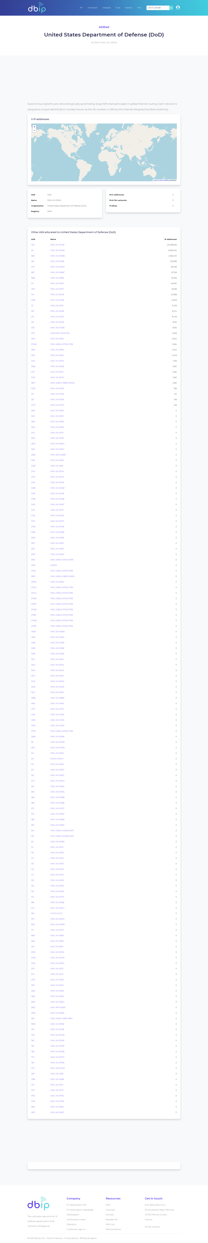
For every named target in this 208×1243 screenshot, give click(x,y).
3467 (33, 504)
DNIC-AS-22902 (57, 582)
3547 (33, 692)
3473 (33, 521)
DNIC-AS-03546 (57, 687)
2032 (33, 952)
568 (32, 797)
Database (106, 8)
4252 (33, 714)
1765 (33, 1096)
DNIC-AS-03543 (57, 670)
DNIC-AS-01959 (57, 278)
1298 (33, 1079)
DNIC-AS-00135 (57, 864)
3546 (33, 687)
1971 (32, 947)
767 (32, 1046)
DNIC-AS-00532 (57, 775)
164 (32, 886)
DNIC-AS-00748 (57, 1035)
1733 (33, 333)
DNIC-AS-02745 (57, 477)
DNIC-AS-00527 (57, 770)
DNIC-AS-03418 (57, 493)
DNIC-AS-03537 (57, 543)
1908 (33, 1024)
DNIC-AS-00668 (57, 256)
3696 (33, 698)
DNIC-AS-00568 (57, 797)
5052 (33, 388)
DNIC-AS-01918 (57, 935)
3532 (33, 427)
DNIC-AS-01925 (57, 941)
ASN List (110, 1224)
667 (32, 825)
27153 (33, 731)
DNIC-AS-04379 (57, 726)
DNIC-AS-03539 (57, 654)
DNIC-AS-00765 (57, 1040)
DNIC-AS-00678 (57, 924)
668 (33, 256)
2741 (33, 433)
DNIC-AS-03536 (57, 538)
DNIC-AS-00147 (57, 875)
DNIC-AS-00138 (57, 261)
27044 (33, 593)
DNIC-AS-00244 (57, 908)
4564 (33, 637)
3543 (33, 670)
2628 (33, 736)
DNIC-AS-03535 (57, 460)
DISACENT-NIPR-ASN (60, 333)
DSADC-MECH (57, 759)
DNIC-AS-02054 (57, 963)
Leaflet (155, 180)
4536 (33, 643)
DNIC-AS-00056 (57, 250)
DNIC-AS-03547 (57, 692)
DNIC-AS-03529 (57, 366)
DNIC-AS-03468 (57, 488)
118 (32, 853)
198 (32, 902)
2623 (33, 996)
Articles (110, 1214)
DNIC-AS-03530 (57, 411)
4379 (33, 726)
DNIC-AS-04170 (57, 709)
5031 (33, 549)
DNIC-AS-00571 (57, 283)
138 (32, 261)
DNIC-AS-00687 (57, 272)
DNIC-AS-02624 (57, 1002)
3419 (33, 482)
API (81, 8)
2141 (32, 974)
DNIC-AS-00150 (57, 880)
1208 (33, 300)
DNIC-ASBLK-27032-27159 (61, 344)
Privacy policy (71, 1238)
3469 (33, 499)
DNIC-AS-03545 (57, 681)
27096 (33, 620)
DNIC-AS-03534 (57, 449)
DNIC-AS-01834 (57, 1107)
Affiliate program (88, 1238)
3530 (33, 411)
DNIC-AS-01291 (56, 1074)
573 (32, 808)
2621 (33, 355)
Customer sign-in (76, 1229)
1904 (33, 339)
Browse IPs (111, 1219)
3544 (33, 676)
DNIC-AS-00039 (57, 742)
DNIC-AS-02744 (57, 471)
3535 (33, 460)
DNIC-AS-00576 (57, 814)
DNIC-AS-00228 (57, 328)
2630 (33, 444)
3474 (33, 361)
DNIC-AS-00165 (57, 891)
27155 (33, 571)
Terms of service (55, 1238)
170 (32, 897)
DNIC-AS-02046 (57, 958)
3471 (33, 372)
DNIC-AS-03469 (57, 499)
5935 (33, 576)
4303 (33, 720)
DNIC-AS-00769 (57, 1052)
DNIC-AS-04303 (57, 720)
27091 (33, 615)
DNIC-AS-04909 (57, 632)
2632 (33, 422)
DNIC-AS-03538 (57, 648)
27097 (33, 626)
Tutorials (110, 1209)
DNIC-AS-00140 (57, 869)
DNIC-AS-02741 (57, 433)
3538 (33, 648)
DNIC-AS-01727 (57, 1090)
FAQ (139, 8)
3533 (33, 438)
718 (32, 1029)
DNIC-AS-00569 (57, 803)
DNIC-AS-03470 (57, 405)
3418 (33, 493)
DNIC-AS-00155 (57, 394)
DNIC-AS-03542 (57, 665)
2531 (33, 985)
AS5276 (53, 565)
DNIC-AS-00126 (57, 399)
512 (32, 753)
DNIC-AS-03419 (57, 482)
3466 (33, 466)
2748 (33, 527)
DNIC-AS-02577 (57, 289)
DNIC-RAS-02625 (57, 1007)
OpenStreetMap (164, 180)
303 (32, 919)
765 (32, 1040)
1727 (33, 1090)
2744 (33, 471)
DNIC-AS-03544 (57, 676)
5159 (33, 560)
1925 (33, 941)
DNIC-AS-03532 (57, 427)
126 (32, 399)
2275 (33, 980)
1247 (33, 1068)
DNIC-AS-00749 (57, 245)
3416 (33, 515)
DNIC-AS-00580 (57, 819)
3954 (33, 350)
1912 (32, 1018)
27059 (33, 598)
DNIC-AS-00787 (57, 1063)
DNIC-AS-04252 (57, 714)
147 (32, 875)
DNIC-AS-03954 (57, 350)
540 (32, 781)
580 (33, 819)
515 (32, 764)
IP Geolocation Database (80, 1209)
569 (32, 803)
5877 (33, 383)
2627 (33, 1112)
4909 (33, 632)
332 (32, 836)
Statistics (129, 8)
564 (32, 792)
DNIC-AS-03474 (57, 361)
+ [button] (34, 126)
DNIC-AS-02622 (57, 991)
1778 (33, 1101)
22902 (33, 582)
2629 (33, 455)
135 (32, 864)
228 (32, 328)
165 (32, 891)
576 (32, 814)
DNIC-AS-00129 (57, 322)
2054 (33, 963)
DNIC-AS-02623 (57, 996)
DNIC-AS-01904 (57, 339)
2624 (33, 1002)
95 (32, 842)
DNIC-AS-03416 (57, 515)
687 (32, 272)
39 (32, 742)
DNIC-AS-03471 (57, 372)
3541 (33, 659)
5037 (33, 554)
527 (32, 770)
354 (32, 831)
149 (32, 294)
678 (32, 924)
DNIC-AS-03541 (57, 659)
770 (32, 1057)
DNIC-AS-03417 (57, 510)
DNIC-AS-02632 (57, 422)
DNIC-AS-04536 (57, 643)
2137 (33, 969)
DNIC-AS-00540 (57, 781)
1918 (33, 935)
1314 (32, 1085)
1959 (33, 278)
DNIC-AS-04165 (57, 703)
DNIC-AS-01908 (57, 1024)
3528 (33, 532)
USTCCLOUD (56, 913)
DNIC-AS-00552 (57, 786)
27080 (34, 344)
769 (32, 1052)
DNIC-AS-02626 (57, 1013)
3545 (33, 681)
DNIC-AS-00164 (57, 886)
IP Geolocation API (76, 1205)
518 (32, 311)
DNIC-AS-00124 (57, 858)
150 (32, 880)
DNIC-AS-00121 (56, 306)
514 (32, 759)
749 (32, 245)
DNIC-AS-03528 (57, 532)
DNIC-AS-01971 (56, 947)
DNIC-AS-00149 (57, 294)
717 (32, 930)
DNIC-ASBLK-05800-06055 (62, 383)
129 (32, 322)
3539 (33, 654)
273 (32, 317)
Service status (113, 1229)
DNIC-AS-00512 (57, 753)
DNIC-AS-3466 (56, 466)
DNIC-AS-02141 (56, 974)
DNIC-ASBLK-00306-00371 (62, 831)
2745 (33, 477)
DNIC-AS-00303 (57, 919)
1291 (32, 1074)
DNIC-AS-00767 (57, 1046)
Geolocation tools (76, 1219)
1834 (33, 1107)
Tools (118, 8)
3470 (33, 405)
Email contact (152, 1226)
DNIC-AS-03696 (57, 698)
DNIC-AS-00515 (57, 764)
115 (32, 847)
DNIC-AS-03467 (57, 504)
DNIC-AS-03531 (57, 416)
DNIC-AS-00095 (57, 842)
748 (32, 1035)
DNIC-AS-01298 (57, 1079)
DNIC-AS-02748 (57, 527)
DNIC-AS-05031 (57, 549)
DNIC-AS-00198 (57, 902)
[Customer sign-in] (178, 7)
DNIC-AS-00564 (57, 792)
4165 (33, 703)
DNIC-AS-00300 (57, 267)
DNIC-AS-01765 (57, 1096)
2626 (33, 1013)
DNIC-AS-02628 (57, 736)
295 (32, 913)
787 (32, 1063)
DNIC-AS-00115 (56, 847)
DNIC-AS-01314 (56, 1085)
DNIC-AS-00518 (57, 311)
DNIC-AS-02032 (57, 952)
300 (33, 267)
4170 (33, 709)
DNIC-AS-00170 (57, 897)
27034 (33, 587)
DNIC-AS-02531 (57, 985)
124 (32, 858)
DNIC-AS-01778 (57, 1101)
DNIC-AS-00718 (57, 1029)
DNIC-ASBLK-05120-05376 (61, 560)
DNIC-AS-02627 (57, 1112)
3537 (33, 543)
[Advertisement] (100, 84)
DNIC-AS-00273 (57, 317)
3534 (33, 449)
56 (32, 250)
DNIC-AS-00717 (57, 930)
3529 (33, 366)
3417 (33, 510)
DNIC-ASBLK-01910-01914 (61, 1018)
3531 (33, 416)
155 (32, 394)
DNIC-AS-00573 (57, 808)
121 (32, 306)
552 (32, 786)
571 (32, 283)
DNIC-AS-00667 (57, 825)
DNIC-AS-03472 (57, 377)
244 (32, 908)
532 (32, 775)
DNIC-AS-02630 (57, 444)
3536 (33, 538)
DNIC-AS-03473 (57, 521)
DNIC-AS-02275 (57, 980)
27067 (33, 604)
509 (32, 748)
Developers (93, 8)
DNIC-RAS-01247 (57, 1068)
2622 (33, 991)
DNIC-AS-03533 (57, 438)
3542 (33, 665)
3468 (33, 488)
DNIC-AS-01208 (57, 300)
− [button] (34, 130)
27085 (33, 609)
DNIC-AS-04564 (57, 637)
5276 (33, 565)
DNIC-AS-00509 (57, 748)
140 (32, 869)
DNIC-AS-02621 (57, 355)
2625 (33, 1007)
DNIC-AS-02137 (57, 969)
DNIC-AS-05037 (57, 554)
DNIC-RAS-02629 (57, 455)
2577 (33, 289)
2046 (33, 958)
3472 (33, 377)
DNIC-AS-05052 (57, 388)
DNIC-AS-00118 (57, 853)
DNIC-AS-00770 (57, 1057)
